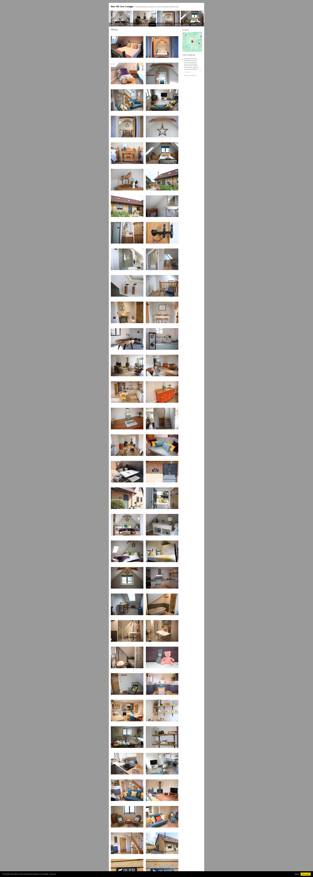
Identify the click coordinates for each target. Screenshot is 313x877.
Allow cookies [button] (306, 874)
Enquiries (177, 24)
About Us (186, 24)
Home (111, 24)
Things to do (132, 24)
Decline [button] (297, 874)
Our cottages (120, 24)
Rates (159, 24)
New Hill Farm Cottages (122, 6)
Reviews (193, 24)
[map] (192, 42)
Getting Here (143, 24)
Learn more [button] (52, 874)
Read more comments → (190, 75)
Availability (167, 24)
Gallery (152, 24)
